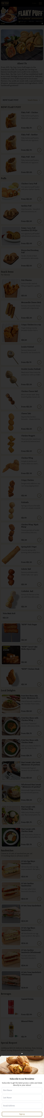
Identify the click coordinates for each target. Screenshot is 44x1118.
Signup (22, 1114)
